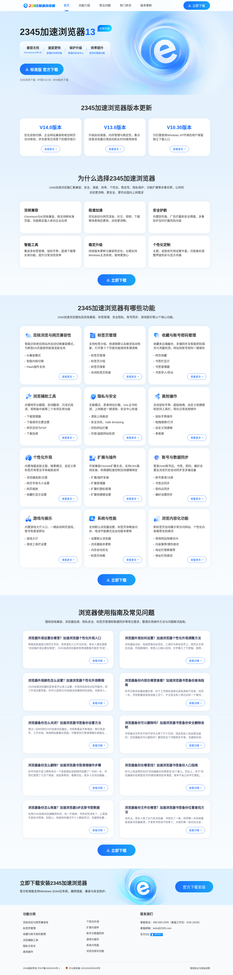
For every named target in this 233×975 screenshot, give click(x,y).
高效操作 (28, 951)
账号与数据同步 (95, 933)
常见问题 (105, 5)
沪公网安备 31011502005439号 (84, 968)
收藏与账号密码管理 (34, 934)
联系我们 (158, 934)
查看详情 (97, 660)
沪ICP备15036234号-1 (49, 968)
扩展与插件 (92, 927)
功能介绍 (84, 5)
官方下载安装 (194, 887)
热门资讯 (125, 5)
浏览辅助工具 (30, 940)
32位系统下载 (27, 80)
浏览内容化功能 (95, 951)
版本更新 (146, 5)
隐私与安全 (29, 946)
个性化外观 (92, 921)
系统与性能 (92, 945)
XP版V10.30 (44, 80)
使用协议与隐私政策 (200, 968)
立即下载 (198, 6)
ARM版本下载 (60, 80)
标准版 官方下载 (44, 70)
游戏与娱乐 (92, 939)
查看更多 (49, 149)
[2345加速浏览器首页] (39, 5)
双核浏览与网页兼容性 (35, 922)
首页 (66, 5)
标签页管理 (29, 928)
